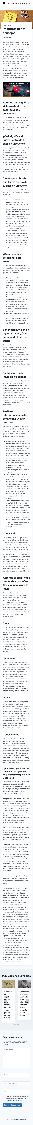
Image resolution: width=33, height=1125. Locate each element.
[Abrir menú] (29, 3)
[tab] (14, 1024)
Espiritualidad (7, 25)
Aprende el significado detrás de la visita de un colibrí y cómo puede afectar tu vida (8, 1005)
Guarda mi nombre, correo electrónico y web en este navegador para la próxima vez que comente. (17, 1098)
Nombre (7, 1075)
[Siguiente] (27, 1001)
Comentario (8, 1050)
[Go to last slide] (5, 1001)
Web (5, 1092)
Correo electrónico (11, 1083)
